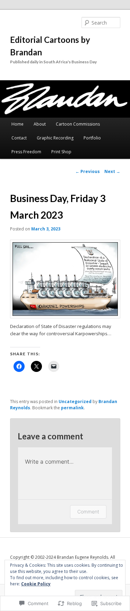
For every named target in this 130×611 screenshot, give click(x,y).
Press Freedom (26, 152)
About (40, 124)
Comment (88, 511)
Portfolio (92, 138)
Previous (87, 171)
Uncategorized (75, 401)
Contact (19, 138)
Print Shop (61, 152)
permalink (72, 408)
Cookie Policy (36, 584)
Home (17, 124)
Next (112, 171)
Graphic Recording (55, 138)
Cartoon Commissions (78, 124)
